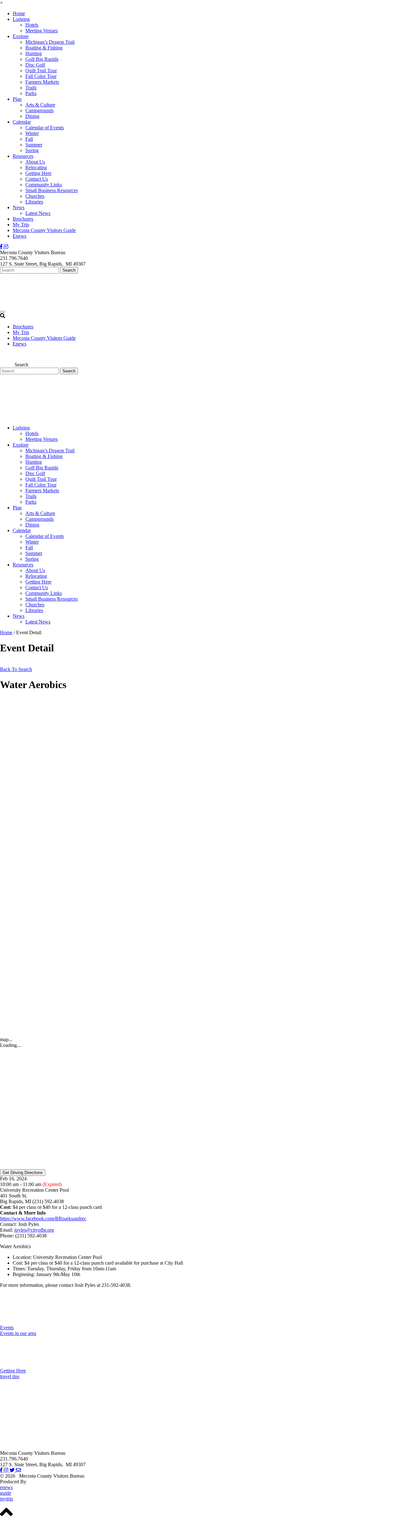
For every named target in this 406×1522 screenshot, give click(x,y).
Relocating (36, 167)
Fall (29, 139)
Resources (23, 156)
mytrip (6, 1498)
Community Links (43, 184)
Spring (32, 150)
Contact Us (36, 179)
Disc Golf (35, 65)
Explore (21, 36)
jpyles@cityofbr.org (34, 1230)
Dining (32, 116)
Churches (34, 196)
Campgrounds (39, 110)
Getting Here (38, 173)
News (18, 207)
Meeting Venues (41, 30)
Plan (17, 99)
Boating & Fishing (43, 47)
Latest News (37, 213)
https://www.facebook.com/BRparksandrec (43, 1218)
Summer (33, 144)
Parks (30, 93)
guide (5, 1493)
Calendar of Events (44, 127)
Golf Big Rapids (41, 59)
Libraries (34, 201)
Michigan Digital (45, 1481)
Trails (30, 87)
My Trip (21, 224)
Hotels (31, 25)
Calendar (22, 122)
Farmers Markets (42, 82)
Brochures (23, 219)
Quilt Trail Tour (41, 70)
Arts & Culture (40, 104)
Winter (32, 133)
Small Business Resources (51, 190)
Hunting (33, 53)
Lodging (21, 19)
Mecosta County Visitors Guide (44, 230)
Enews (19, 236)
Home (19, 13)
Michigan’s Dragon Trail (50, 42)
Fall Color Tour (40, 76)
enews (6, 1487)
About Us (35, 161)
